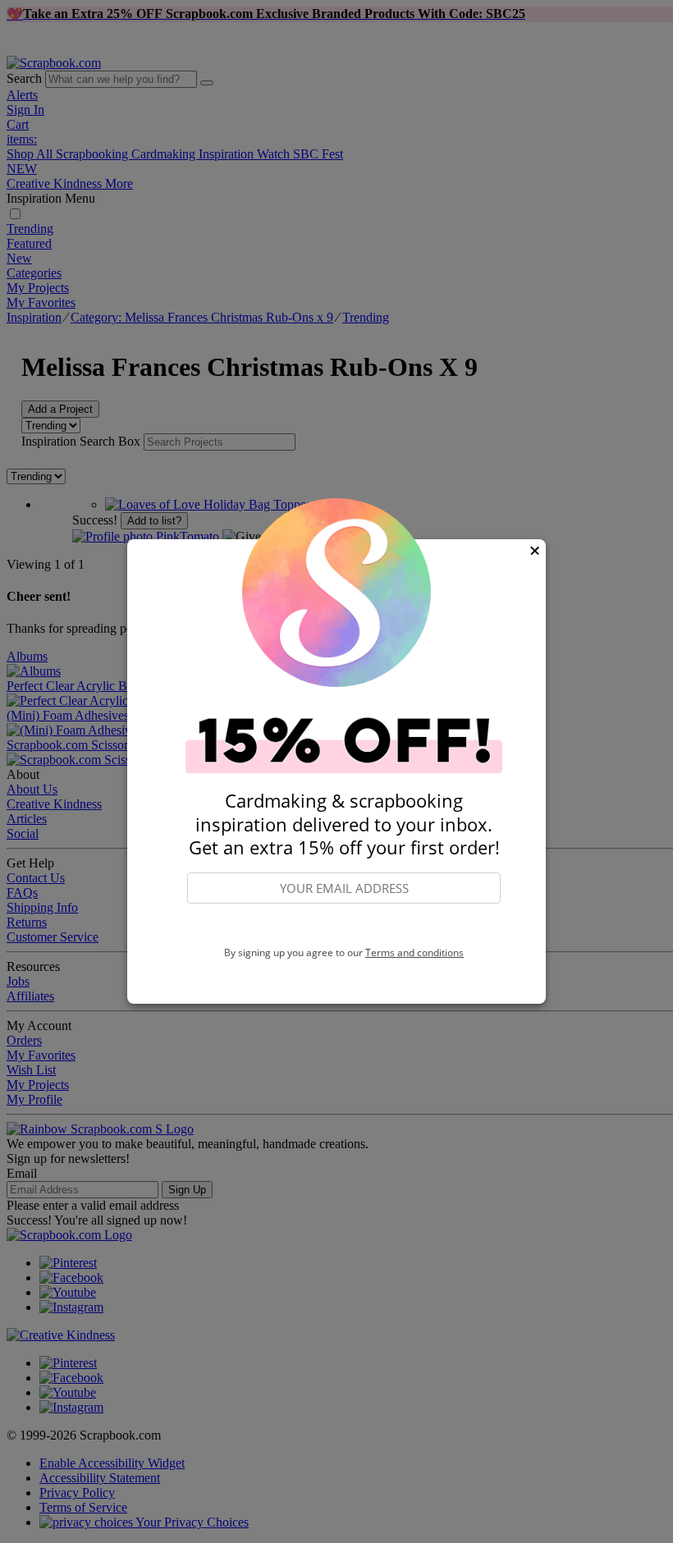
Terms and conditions (414, 952)
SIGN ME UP (344, 926)
